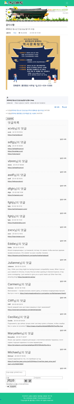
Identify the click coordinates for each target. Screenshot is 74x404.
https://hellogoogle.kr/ (15, 181)
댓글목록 (10, 118)
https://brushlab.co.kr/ (15, 151)
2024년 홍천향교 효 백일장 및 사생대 (24, 113)
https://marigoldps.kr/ (15, 135)
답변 (65, 107)
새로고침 (30, 381)
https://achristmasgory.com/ (17, 209)
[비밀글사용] (8, 386)
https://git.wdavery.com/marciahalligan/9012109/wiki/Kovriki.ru (29, 345)
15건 (14, 33)
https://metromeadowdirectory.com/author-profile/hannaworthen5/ (43, 293)
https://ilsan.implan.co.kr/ (16, 236)
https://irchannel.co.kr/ (15, 195)
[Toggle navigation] (66, 3)
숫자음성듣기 (26, 381)
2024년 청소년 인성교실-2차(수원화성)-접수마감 (28, 110)
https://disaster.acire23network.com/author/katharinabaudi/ (28, 255)
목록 (57, 107)
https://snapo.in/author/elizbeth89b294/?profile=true (45, 326)
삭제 (64, 368)
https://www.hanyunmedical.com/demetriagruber (24, 310)
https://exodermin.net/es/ (26, 277)
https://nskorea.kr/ (14, 154)
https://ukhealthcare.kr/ (16, 149)
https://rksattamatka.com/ (17, 223)
